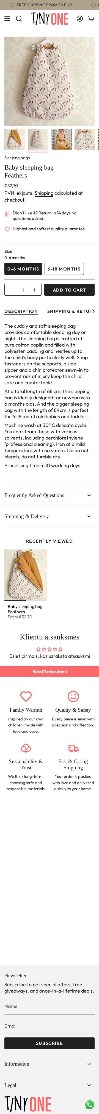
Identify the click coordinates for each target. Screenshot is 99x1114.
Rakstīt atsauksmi (49, 671)
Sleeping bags (17, 157)
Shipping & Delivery (26, 516)
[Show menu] (7, 18)
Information (16, 1064)
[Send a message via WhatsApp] (89, 1104)
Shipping (44, 193)
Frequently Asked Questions (34, 495)
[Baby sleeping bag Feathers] (25, 575)
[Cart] (91, 18)
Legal (10, 1085)
